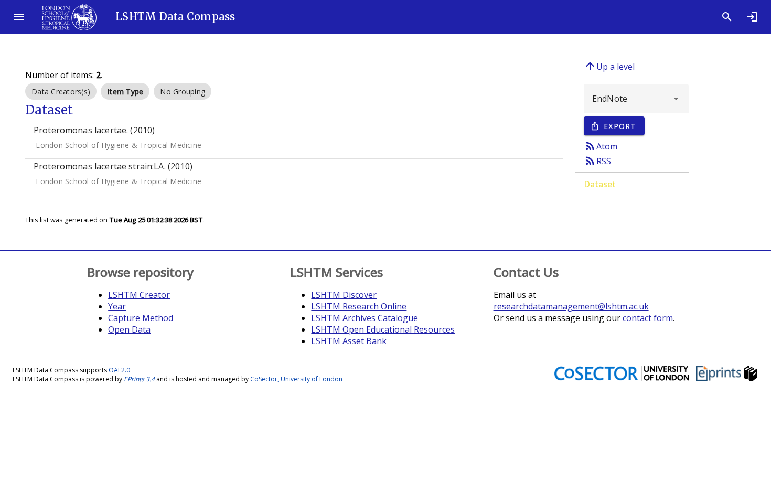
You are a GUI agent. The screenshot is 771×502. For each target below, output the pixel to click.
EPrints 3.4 (139, 379)
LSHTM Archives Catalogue (364, 318)
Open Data (129, 329)
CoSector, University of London (296, 379)
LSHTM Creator (139, 295)
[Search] (727, 16)
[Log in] (752, 16)
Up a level (609, 66)
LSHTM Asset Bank (349, 341)
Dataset (600, 184)
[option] (61, 91)
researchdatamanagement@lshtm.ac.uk (571, 306)
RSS (597, 160)
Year (117, 306)
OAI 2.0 (119, 370)
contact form (648, 318)
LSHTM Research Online (358, 306)
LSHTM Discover (344, 295)
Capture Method (140, 318)
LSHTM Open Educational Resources (383, 329)
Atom (600, 146)
